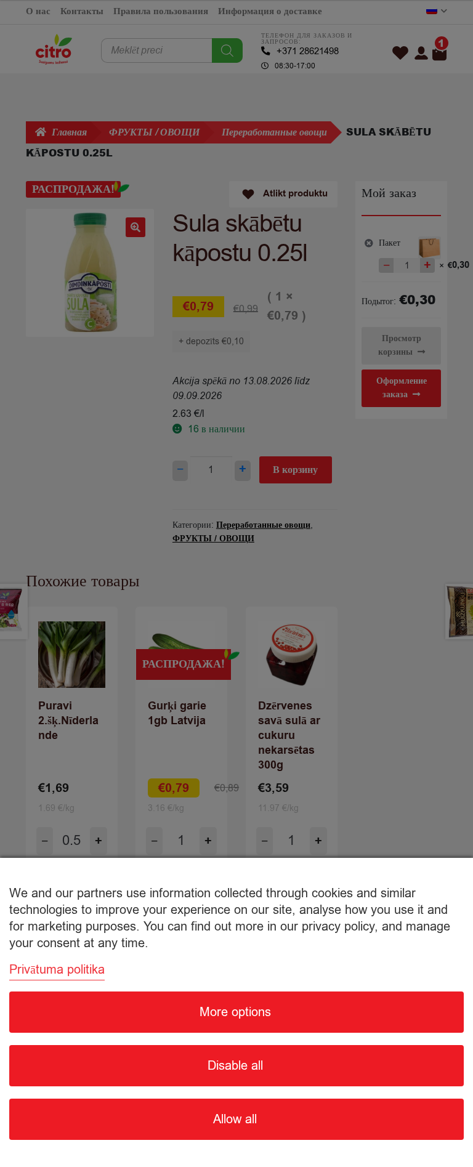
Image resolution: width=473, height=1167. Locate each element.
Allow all (235, 1119)
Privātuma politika (57, 969)
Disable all (235, 1065)
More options (235, 1012)
